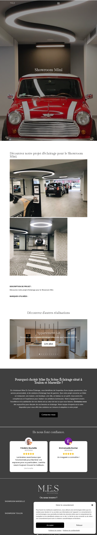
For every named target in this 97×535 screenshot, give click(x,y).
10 (57, 354)
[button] (92, 505)
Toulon (39, 382)
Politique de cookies (55, 530)
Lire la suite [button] (28, 468)
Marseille (54, 382)
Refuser (79, 525)
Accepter (50, 525)
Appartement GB (48, 333)
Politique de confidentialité (71, 530)
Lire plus (48, 343)
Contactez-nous (48, 415)
